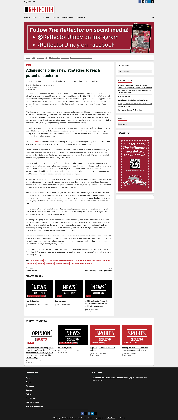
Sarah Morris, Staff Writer (130, 353)
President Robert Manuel (93, 260)
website (38, 141)
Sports (35, 18)
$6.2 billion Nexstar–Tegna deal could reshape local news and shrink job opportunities (97, 303)
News (26, 18)
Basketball (127, 342)
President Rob (79, 260)
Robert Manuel (31, 263)
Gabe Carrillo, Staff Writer (63, 304)
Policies (29, 394)
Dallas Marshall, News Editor (34, 361)
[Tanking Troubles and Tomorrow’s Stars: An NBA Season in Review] (137, 335)
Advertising (30, 386)
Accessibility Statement (34, 406)
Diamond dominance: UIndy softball (130, 110)
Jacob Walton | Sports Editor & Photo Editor (41, 85)
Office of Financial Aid (66, 260)
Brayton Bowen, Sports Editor (98, 353)
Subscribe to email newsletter (108, 378)
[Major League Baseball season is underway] (105, 335)
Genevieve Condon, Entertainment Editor (37, 304)
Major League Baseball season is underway (133, 100)
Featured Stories (33, 296)
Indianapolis (35, 260)
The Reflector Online (62, 263)
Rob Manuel (106, 260)
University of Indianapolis (83, 263)
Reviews (80, 18)
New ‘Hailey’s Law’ (33, 301)
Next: (98, 269)
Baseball (95, 342)
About (28, 378)
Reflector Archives (32, 402)
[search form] (153, 17)
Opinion (55, 18)
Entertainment (68, 18)
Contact (29, 390)
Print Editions (31, 398)
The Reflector (49, 263)
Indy (41, 260)
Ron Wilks (41, 263)
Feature (46, 18)
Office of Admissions (51, 260)
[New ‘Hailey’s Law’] (39, 289)
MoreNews (111, 418)
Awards (28, 382)
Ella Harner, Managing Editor (93, 309)
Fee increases (60, 301)
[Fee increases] (69, 289)
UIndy (72, 263)
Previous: (31, 269)
